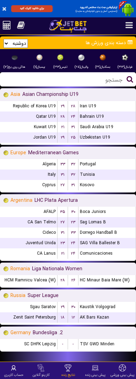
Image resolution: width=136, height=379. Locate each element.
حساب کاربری (13, 374)
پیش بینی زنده (95, 374)
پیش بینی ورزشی (123, 374)
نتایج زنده (68, 374)
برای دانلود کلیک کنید (32, 8)
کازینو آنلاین (41, 374)
